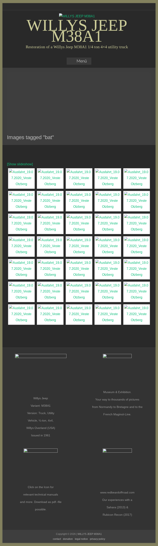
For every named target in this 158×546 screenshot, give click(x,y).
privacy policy (97, 539)
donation (68, 539)
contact (57, 539)
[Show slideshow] (20, 164)
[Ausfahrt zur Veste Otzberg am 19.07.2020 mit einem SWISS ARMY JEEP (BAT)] (21, 178)
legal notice (81, 539)
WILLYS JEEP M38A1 (77, 30)
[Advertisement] (79, 103)
